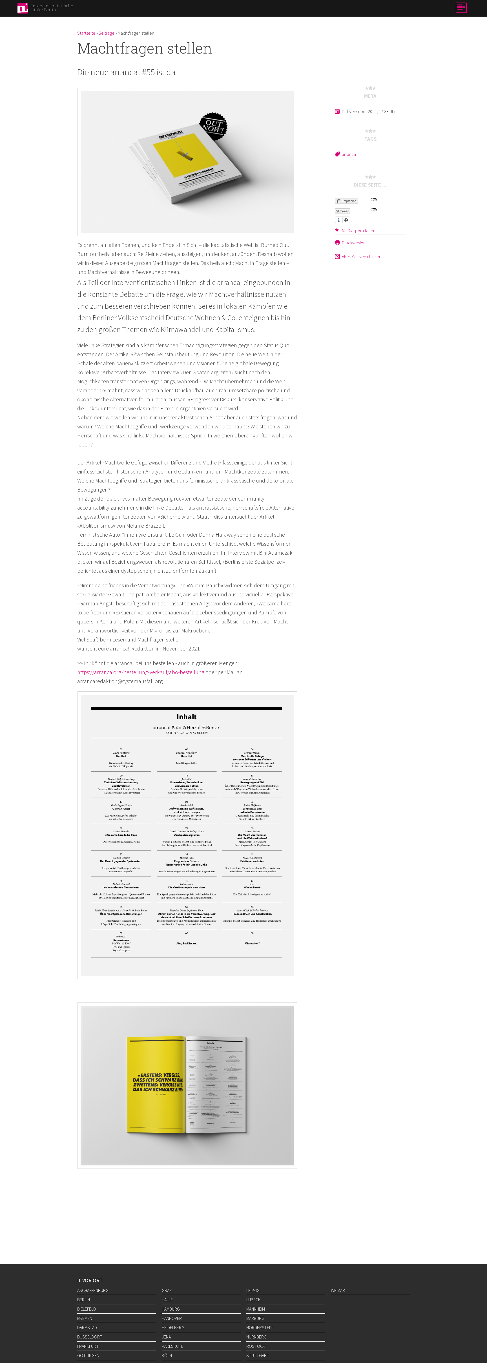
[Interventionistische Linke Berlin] (22, 10)
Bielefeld (86, 1309)
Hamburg (171, 1309)
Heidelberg (173, 1327)
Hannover (172, 1318)
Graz (167, 1290)
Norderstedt (260, 1327)
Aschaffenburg (93, 1290)
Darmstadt (88, 1327)
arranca (349, 154)
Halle (167, 1299)
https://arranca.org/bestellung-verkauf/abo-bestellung (140, 672)
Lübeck (253, 1299)
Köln (167, 1355)
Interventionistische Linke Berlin (52, 7)
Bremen (84, 1318)
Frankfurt (88, 1346)
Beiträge (106, 33)
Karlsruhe (172, 1346)
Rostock (255, 1346)
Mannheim (255, 1309)
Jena (166, 1337)
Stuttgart (257, 1355)
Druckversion (354, 242)
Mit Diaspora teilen (358, 230)
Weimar (338, 1290)
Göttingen (88, 1355)
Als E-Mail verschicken (361, 256)
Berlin (83, 1299)
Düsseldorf (89, 1337)
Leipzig (253, 1290)
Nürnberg (256, 1337)
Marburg (255, 1318)
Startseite (86, 33)
